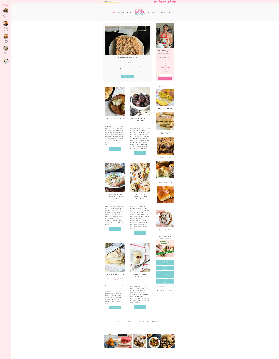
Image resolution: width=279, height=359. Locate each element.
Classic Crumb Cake (127, 58)
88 (125, 317)
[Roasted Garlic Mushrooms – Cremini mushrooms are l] (168, 341)
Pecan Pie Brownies (165, 157)
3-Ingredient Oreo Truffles (140, 119)
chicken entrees (114, 201)
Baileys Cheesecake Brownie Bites (6, 16)
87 (122, 317)
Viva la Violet (155, 356)
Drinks (165, 274)
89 (128, 317)
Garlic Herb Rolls (115, 118)
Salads (165, 269)
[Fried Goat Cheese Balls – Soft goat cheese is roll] (111, 341)
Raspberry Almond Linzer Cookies (6, 66)
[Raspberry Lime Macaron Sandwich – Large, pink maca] (125, 341)
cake (125, 61)
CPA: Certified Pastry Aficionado (139, 12)
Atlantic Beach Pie (115, 275)
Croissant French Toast (6, 41)
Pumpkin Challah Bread (165, 108)
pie (111, 278)
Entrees (165, 266)
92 (137, 317)
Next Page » (142, 317)
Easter (129, 61)
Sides (165, 271)
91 (134, 317)
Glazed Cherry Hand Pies (140, 275)
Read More (127, 76)
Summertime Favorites (118, 278)
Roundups (165, 279)
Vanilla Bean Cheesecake (6, 54)
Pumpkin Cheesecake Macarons (6, 29)
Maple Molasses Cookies (165, 229)
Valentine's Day (140, 281)
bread (115, 121)
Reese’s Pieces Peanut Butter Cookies (140, 196)
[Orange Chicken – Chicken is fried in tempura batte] (154, 341)
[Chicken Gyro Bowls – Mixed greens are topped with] (139, 341)
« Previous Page (113, 317)
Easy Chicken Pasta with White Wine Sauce (115, 196)
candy (140, 123)
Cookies (139, 201)
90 (131, 317)
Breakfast (165, 261)
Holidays (165, 282)
